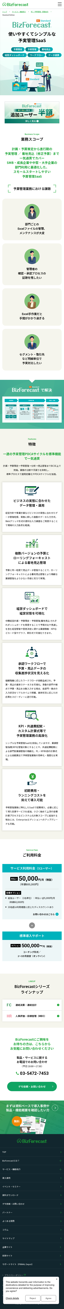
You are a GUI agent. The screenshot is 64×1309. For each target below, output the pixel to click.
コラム (5, 1229)
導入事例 (6, 1177)
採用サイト (7, 1255)
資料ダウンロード (10, 1195)
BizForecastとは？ (11, 1160)
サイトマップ (8, 1238)
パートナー (7, 1212)
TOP (4, 1151)
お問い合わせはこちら (44, 914)
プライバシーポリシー (14, 1275)
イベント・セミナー (11, 1186)
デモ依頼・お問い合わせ (13, 1203)
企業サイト (7, 1247)
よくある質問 (8, 1220)
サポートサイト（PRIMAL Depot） (18, 1264)
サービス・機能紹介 (11, 1169)
